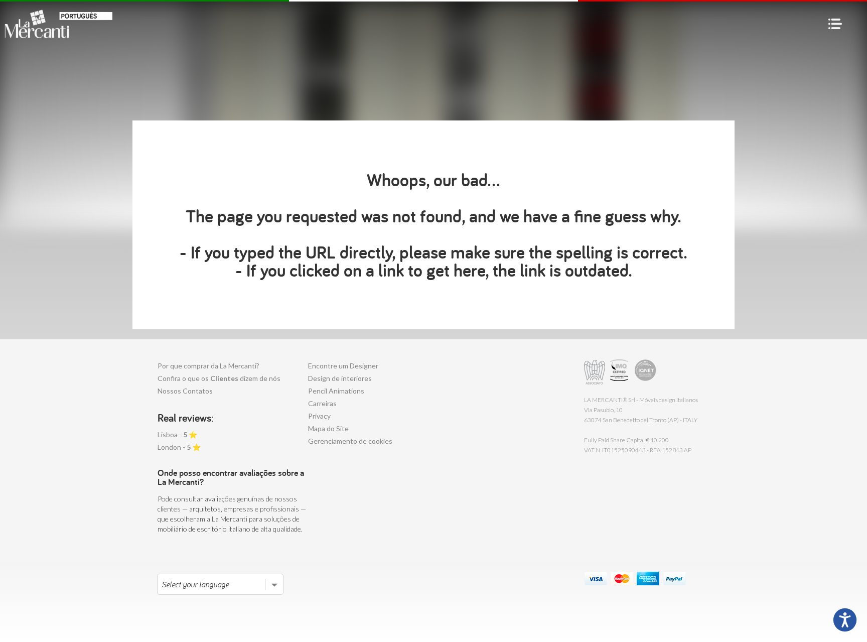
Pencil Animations (336, 391)
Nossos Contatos (185, 391)
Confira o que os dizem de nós (219, 378)
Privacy (319, 416)
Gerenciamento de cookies (350, 441)
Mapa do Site (328, 428)
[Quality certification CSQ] (620, 372)
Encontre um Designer (343, 365)
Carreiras (322, 403)
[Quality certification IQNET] (645, 372)
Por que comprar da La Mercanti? (208, 365)
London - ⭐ (179, 447)
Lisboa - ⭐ (177, 434)
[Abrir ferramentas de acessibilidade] (845, 620)
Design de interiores (340, 378)
